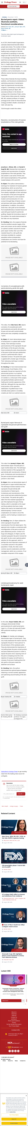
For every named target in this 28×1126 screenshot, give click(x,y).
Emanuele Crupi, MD (9, 959)
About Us (14, 1012)
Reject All (14, 1119)
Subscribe (20, 794)
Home (4, 1060)
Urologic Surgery (14, 806)
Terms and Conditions (14, 1021)
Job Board (14, 1019)
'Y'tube (21, 806)
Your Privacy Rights (14, 1026)
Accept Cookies (14, 1123)
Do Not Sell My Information (14, 1024)
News (16, 1060)
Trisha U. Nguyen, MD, (20, 898)
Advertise (14, 1014)
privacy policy (7, 798)
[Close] (26, 1095)
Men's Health (5, 806)
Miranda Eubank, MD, (9, 898)
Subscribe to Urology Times (9, 771)
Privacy (14, 1022)
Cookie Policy (12, 1112)
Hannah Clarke (7, 869)
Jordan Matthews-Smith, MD (9, 900)
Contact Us (14, 1017)
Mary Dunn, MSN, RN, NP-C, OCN (12, 840)
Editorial (14, 1015)
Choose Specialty (12, 6)
